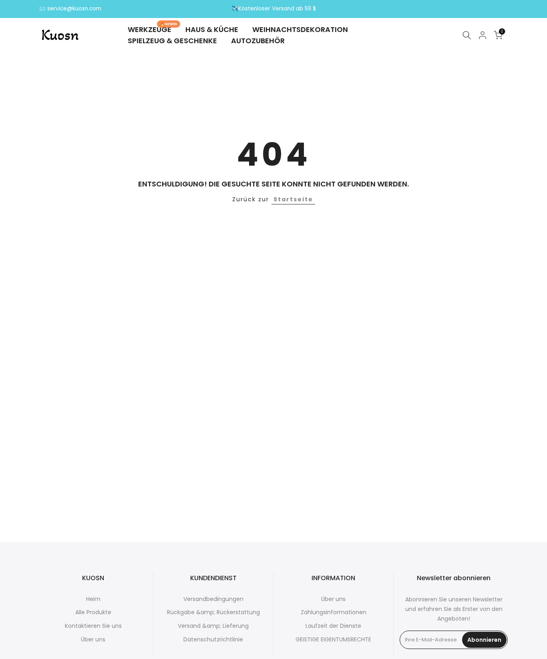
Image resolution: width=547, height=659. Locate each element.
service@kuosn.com (74, 8)
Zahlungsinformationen (333, 612)
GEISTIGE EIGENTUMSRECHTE (333, 639)
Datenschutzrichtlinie (213, 639)
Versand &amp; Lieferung (213, 626)
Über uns (93, 639)
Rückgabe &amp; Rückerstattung (213, 612)
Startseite (293, 199)
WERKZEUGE (152, 29)
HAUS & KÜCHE (211, 29)
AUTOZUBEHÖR (258, 41)
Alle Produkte (93, 612)
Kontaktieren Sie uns (93, 626)
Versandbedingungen (213, 599)
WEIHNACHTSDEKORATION (300, 29)
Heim (93, 599)
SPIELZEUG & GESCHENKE (172, 41)
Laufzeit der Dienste (333, 626)
